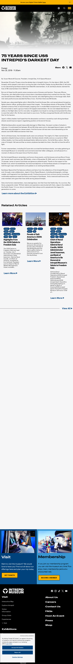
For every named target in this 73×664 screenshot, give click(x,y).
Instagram (55, 591)
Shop (48, 625)
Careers (50, 602)
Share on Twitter (67, 67)
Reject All (18, 652)
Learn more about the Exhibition (18, 193)
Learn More (9, 643)
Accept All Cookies (17, 647)
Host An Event (54, 616)
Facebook (52, 591)
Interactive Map (8, 601)
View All (66, 308)
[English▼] (59, 8)
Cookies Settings (17, 657)
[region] (17, 648)
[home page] (8, 8)
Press (49, 620)
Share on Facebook (63, 67)
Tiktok (59, 591)
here (44, 2)
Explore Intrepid (8, 605)
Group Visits (6, 615)
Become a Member (49, 578)
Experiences (6, 619)
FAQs (48, 611)
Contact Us (52, 606)
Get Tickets (9, 575)
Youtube (66, 591)
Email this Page (70, 67)
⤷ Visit (4, 623)
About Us (51, 597)
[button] (64, 8)
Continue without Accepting (27, 635)
